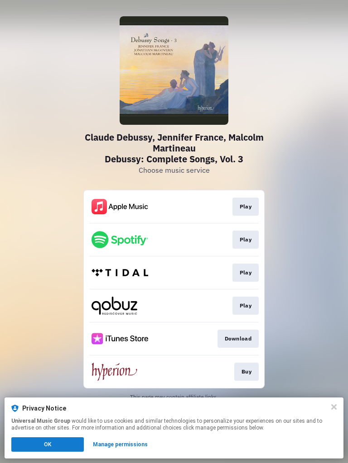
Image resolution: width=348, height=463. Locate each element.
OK (47, 444)
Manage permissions (120, 444)
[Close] (334, 407)
